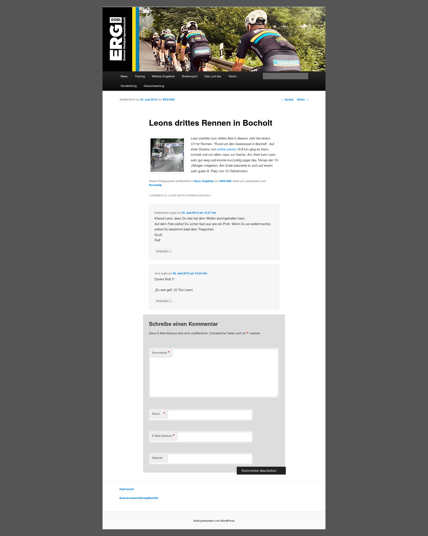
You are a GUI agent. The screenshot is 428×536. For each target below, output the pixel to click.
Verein (232, 76)
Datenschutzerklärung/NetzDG (138, 498)
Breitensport (190, 76)
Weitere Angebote (163, 76)
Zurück (287, 99)
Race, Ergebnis (204, 181)
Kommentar (161, 352)
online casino (226, 149)
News (124, 76)
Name (158, 413)
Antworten (163, 251)
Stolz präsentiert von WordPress (214, 521)
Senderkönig (129, 86)
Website (157, 458)
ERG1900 (169, 99)
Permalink (155, 185)
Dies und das (212, 76)
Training (140, 76)
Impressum (126, 489)
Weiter (303, 99)
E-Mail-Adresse (163, 435)
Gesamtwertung (154, 86)
